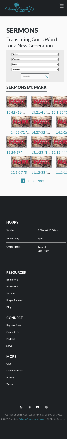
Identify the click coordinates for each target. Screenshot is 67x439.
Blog (9, 307)
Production (12, 286)
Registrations (13, 325)
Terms (9, 384)
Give (8, 363)
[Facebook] (21, 407)
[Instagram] (29, 407)
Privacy (10, 377)
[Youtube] (37, 407)
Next (41, 180)
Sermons (11, 293)
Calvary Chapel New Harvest (32, 419)
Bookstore (12, 279)
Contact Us (12, 331)
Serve (9, 345)
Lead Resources (14, 370)
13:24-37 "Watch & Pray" (25, 152)
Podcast (10, 338)
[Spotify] (46, 407)
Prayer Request (14, 300)
